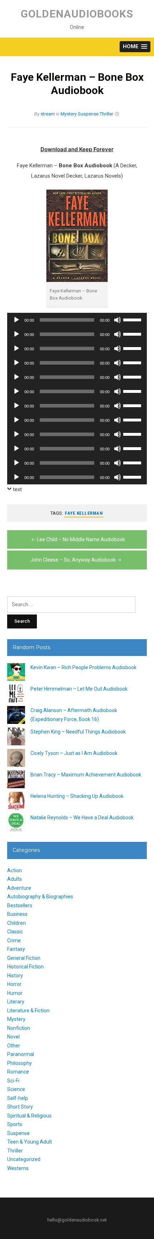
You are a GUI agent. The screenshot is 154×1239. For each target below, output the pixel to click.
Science (16, 1089)
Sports (14, 1124)
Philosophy (19, 1063)
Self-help (17, 1098)
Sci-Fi (13, 1080)
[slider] (133, 319)
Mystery (69, 114)
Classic (15, 931)
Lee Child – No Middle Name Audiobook (81, 539)
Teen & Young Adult (29, 1142)
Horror (14, 984)
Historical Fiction (25, 966)
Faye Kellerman (84, 513)
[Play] (16, 320)
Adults (14, 879)
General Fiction (23, 958)
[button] (135, 46)
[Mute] (117, 320)
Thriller (106, 114)
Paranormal (20, 1054)
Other (13, 1045)
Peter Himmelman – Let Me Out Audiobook (78, 689)
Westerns (18, 1168)
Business (17, 914)
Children (16, 923)
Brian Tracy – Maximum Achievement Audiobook (85, 775)
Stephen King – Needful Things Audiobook (78, 732)
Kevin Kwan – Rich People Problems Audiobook (83, 667)
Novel (13, 1037)
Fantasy (16, 949)
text (17, 489)
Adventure (19, 888)
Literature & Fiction (28, 1010)
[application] (77, 320)
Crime (14, 940)
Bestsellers (19, 905)
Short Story (20, 1107)
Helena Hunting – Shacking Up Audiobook (77, 796)
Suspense (88, 114)
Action (14, 870)
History (15, 975)
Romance (18, 1072)
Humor (15, 993)
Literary (15, 1001)
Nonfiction (18, 1028)
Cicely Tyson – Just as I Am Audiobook (73, 753)
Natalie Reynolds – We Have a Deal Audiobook (82, 817)
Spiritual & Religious (29, 1116)
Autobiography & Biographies (40, 896)
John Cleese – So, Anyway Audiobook (73, 560)
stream (47, 114)
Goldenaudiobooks (77, 14)
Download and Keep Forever (77, 149)
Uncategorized (23, 1159)
